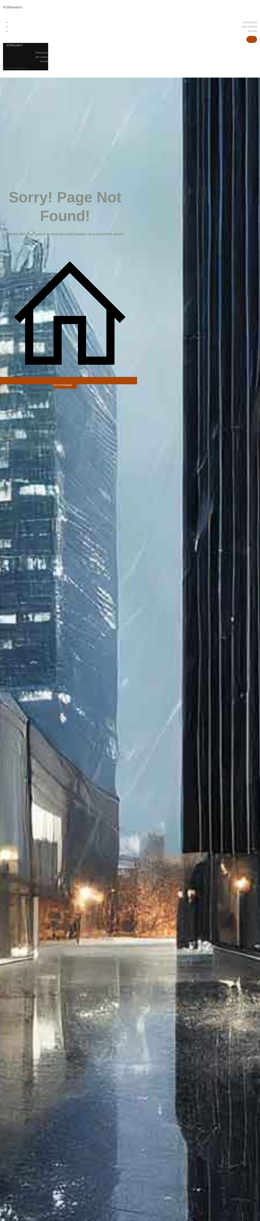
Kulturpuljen (250, 22)
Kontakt (252, 31)
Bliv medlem (249, 26)
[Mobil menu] (251, 39)
